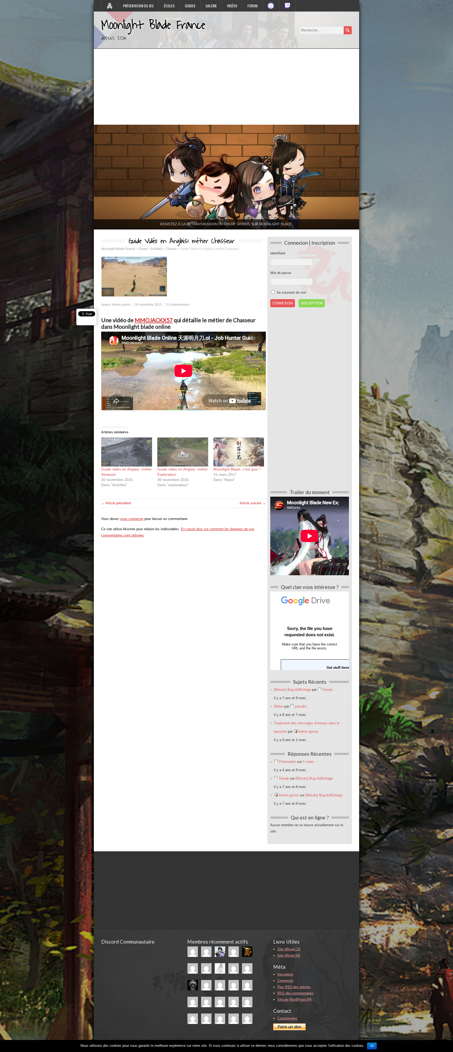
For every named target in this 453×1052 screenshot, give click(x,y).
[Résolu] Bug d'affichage (292, 690)
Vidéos (232, 5)
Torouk (327, 690)
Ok (372, 1046)
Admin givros (121, 304)
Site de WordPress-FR (294, 999)
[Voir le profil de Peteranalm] (276, 762)
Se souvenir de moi (291, 292)
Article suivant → (253, 503)
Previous (85, 175)
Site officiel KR (288, 955)
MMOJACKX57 (154, 320)
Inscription (312, 303)
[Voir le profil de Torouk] (319, 690)
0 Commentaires (178, 304)
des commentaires (295, 993)
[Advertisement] (226, 85)
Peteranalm (287, 762)
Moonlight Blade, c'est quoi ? (237, 469)
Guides (190, 5)
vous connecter (131, 519)
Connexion (285, 981)
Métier (278, 706)
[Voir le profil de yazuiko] (292, 706)
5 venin (308, 762)
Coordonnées (287, 1018)
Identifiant (277, 253)
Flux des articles (294, 987)
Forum (252, 5)
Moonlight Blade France (153, 25)
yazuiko (301, 706)
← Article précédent (116, 503)
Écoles (169, 5)
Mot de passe (280, 273)
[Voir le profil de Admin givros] (295, 731)
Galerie (211, 5)
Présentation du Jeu (138, 5)
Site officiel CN (288, 949)
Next (368, 175)
